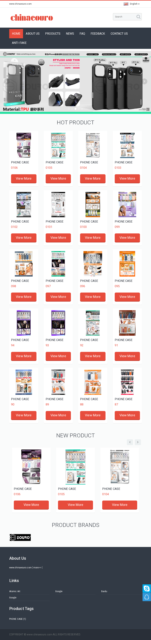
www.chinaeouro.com (20, 567)
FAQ (82, 33)
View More (23, 178)
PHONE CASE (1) (17, 619)
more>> (37, 567)
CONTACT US (119, 33)
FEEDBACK (98, 33)
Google (59, 591)
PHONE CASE (20, 162)
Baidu (104, 591)
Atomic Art (14, 591)
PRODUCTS (52, 33)
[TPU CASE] (20, 537)
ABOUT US (33, 33)
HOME (16, 33)
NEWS (70, 33)
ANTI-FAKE (19, 43)
